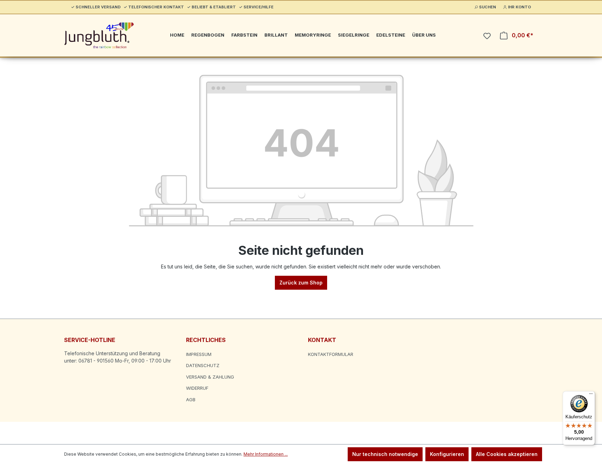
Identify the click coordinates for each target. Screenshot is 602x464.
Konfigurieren (447, 454)
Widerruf (197, 388)
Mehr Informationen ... (266, 454)
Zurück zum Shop (301, 283)
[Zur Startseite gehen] (99, 35)
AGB (190, 399)
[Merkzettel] (487, 36)
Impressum (198, 354)
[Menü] (591, 395)
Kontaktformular (330, 354)
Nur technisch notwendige (385, 454)
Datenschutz (202, 365)
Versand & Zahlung (210, 377)
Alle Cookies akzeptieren (507, 454)
